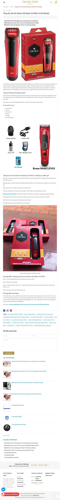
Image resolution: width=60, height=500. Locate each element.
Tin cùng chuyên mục (10, 440)
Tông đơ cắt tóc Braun (18, 322)
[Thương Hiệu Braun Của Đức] (7, 428)
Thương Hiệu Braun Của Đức (19, 424)
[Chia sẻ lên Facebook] (4, 310)
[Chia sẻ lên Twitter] (7, 310)
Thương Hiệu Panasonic (18, 405)
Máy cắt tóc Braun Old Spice (9, 194)
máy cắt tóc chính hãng (36, 317)
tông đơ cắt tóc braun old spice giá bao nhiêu (36, 322)
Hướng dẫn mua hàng (8, 479)
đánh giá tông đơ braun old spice (43, 325)
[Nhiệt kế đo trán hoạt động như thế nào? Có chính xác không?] (7, 386)
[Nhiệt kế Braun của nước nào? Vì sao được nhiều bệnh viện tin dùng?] (7, 374)
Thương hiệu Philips (17, 416)
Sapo (43, 497)
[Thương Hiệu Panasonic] (7, 408)
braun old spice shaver (29, 314)
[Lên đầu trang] (56, 492)
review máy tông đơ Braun (35, 320)
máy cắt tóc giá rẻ (48, 317)
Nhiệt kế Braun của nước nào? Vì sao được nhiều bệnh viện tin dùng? (21, 23)
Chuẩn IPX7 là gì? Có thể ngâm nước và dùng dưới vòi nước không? (21, 21)
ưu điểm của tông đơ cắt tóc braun (24, 325)
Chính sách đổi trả (7, 485)
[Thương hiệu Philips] (7, 418)
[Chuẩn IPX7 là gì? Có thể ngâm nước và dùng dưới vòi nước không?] (7, 364)
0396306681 (20, 478)
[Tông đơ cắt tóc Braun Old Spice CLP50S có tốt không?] (30, 46)
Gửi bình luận (8, 353)
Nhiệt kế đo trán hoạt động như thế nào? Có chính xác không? (20, 25)
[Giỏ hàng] (56, 2)
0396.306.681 (40, 465)
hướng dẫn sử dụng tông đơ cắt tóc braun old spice (16, 317)
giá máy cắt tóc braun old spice (45, 314)
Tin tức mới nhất (8, 358)
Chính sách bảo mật (8, 487)
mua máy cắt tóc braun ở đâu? (19, 320)
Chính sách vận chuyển (9, 483)
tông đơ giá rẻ (10, 325)
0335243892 (20, 486)
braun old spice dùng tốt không (15, 314)
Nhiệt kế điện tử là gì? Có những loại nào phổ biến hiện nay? (27, 394)
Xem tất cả (6, 435)
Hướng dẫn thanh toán (8, 481)
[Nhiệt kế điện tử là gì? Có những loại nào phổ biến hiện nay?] (7, 397)
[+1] (11, 310)
